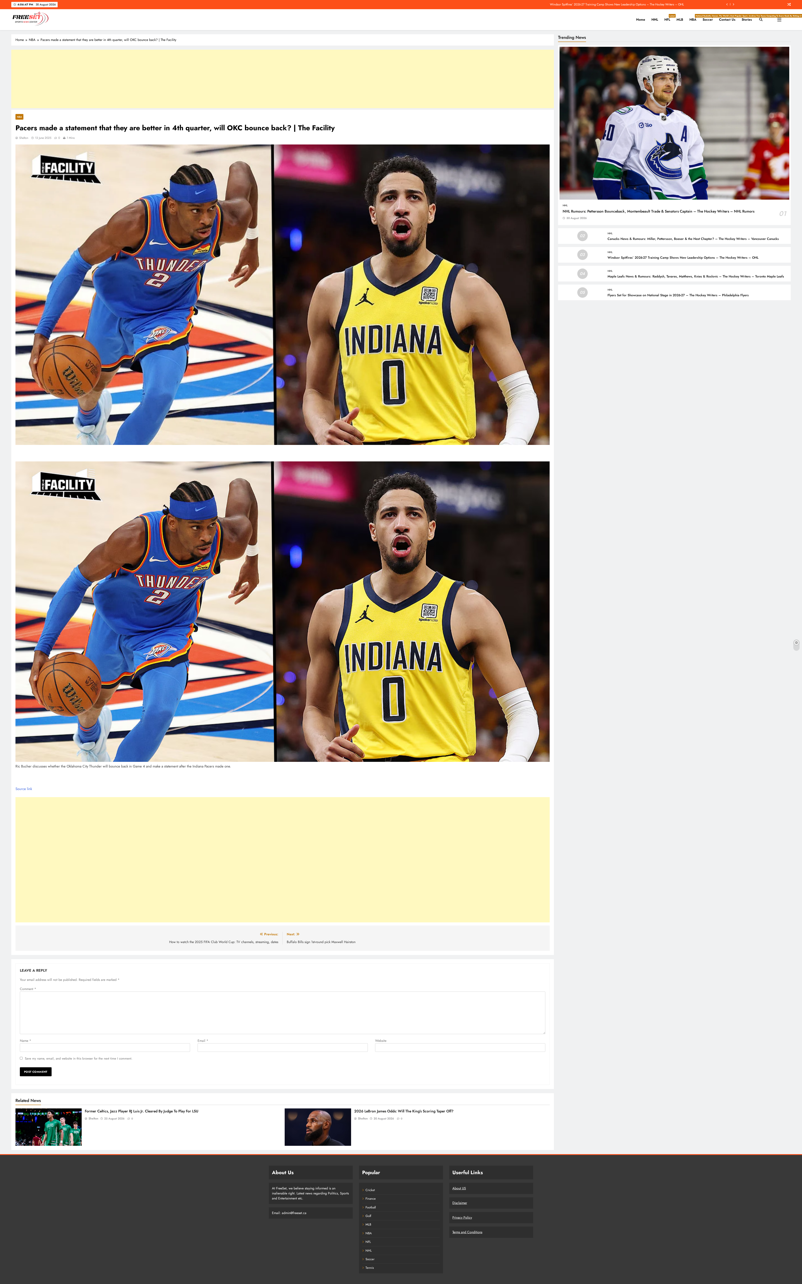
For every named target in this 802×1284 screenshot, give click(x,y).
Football (370, 1207)
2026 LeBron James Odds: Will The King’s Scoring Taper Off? (403, 1111)
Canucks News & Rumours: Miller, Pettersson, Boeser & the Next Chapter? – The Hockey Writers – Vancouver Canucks (693, 239)
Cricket (370, 1190)
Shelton (23, 138)
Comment (28, 988)
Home (640, 19)
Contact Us (727, 19)
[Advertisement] (282, 79)
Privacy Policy (462, 1217)
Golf (368, 1216)
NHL (654, 19)
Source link (23, 788)
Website (380, 1040)
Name (25, 1040)
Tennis (369, 1267)
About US (459, 1188)
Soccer (709, 18)
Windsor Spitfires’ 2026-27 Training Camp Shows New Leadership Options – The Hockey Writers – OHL (617, 4)
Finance (370, 1198)
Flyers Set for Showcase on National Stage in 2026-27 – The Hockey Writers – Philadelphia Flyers (678, 295)
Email (203, 1040)
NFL (668, 18)
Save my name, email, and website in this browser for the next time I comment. (78, 1058)
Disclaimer (459, 1202)
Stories (747, 19)
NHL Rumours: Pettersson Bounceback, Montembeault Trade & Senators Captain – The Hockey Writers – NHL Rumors (658, 211)
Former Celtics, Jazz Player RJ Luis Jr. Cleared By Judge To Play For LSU (141, 1111)
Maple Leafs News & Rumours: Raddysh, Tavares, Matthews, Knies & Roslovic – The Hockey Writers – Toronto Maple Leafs (696, 276)
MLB (679, 19)
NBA (694, 18)
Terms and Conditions (467, 1232)
